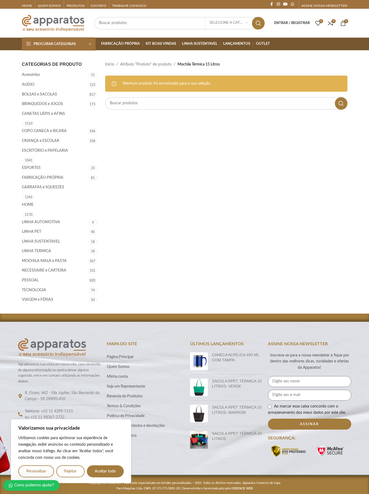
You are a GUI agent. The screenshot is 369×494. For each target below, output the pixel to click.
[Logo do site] (53, 23)
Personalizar (36, 471)
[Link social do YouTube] (285, 4)
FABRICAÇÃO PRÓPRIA (42, 178)
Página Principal (120, 357)
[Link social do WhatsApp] (292, 4)
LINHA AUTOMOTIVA (41, 222)
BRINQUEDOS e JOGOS (42, 104)
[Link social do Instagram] (278, 4)
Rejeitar (70, 471)
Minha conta (117, 377)
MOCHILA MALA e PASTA (44, 261)
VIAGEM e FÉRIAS (37, 300)
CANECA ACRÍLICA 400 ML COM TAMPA (235, 357)
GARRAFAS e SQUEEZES (43, 187)
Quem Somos (118, 367)
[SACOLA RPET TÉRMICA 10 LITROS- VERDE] (199, 387)
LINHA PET (31, 232)
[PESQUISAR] (258, 23)
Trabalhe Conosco (122, 436)
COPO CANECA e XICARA (44, 131)
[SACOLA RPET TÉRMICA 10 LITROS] (199, 440)
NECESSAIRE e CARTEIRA (44, 270)
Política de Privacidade (125, 416)
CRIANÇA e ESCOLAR (40, 141)
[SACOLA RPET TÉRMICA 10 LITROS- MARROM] (199, 413)
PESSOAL (30, 280)
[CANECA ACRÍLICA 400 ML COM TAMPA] (199, 361)
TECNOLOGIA (34, 290)
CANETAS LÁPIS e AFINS (43, 114)
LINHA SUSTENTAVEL (41, 241)
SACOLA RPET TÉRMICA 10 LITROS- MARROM (237, 410)
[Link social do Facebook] (271, 4)
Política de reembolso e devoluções (136, 426)
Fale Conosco (118, 445)
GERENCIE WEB (242, 488)
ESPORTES (31, 168)
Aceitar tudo (105, 471)
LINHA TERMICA (36, 251)
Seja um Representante (126, 386)
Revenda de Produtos (125, 396)
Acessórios (31, 75)
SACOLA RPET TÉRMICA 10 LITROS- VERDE (237, 384)
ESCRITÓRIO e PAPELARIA (45, 151)
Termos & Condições (124, 406)
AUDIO (28, 85)
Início (109, 64)
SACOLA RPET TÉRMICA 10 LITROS (237, 436)
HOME (28, 205)
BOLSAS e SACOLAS (39, 94)
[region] (71, 451)
